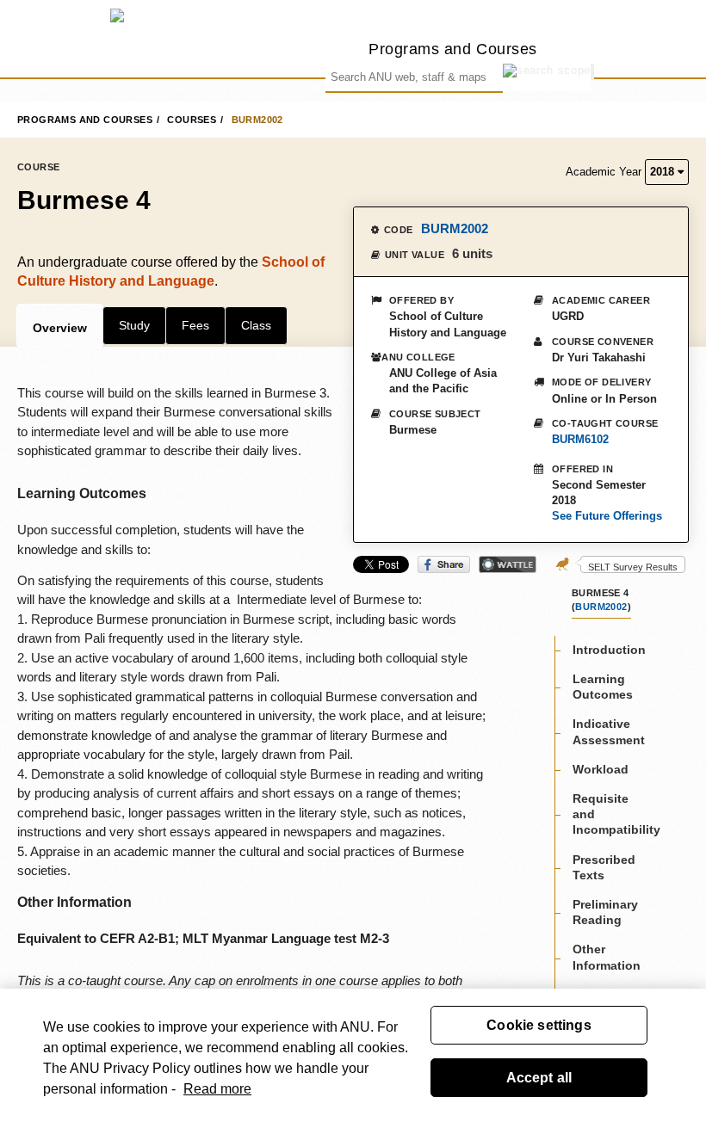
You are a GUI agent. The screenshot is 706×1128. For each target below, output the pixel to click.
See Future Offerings (607, 515)
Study (134, 325)
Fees (195, 325)
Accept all (539, 1077)
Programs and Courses (452, 49)
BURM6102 (580, 439)
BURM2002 (257, 119)
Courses (191, 119)
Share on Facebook (444, 564)
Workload (601, 769)
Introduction (609, 649)
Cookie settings (538, 1025)
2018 (664, 171)
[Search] (592, 72)
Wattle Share (507, 564)
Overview (60, 328)
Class (256, 325)
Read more (217, 1089)
